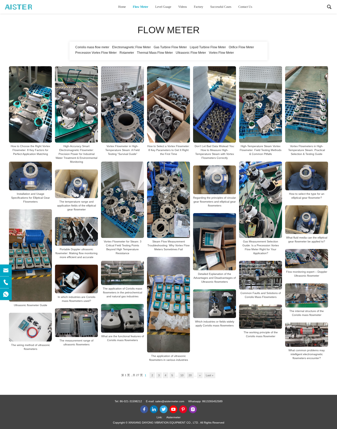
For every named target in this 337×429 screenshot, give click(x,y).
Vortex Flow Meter (221, 52)
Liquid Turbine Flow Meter (208, 47)
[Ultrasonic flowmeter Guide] (30, 255)
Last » (209, 375)
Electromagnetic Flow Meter (131, 47)
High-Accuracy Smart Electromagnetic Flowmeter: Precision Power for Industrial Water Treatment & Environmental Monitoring (76, 154)
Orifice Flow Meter (241, 47)
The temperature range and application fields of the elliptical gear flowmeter (76, 205)
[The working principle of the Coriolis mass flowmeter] (260, 317)
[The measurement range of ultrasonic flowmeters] (76, 322)
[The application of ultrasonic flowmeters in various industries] (168, 304)
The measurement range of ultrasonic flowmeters (76, 342)
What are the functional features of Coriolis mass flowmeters (122, 338)
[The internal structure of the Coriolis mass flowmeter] (306, 295)
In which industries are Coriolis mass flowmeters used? (76, 298)
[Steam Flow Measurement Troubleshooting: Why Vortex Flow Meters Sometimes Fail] (168, 200)
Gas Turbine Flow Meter (170, 47)
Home (122, 6)
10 (182, 375)
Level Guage (163, 6)
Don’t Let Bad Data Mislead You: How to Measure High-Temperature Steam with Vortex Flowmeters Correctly (215, 152)
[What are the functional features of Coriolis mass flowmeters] (122, 318)
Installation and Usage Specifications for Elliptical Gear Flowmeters (30, 197)
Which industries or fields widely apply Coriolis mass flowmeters (214, 323)
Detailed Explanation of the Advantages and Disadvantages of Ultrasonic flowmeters (214, 277)
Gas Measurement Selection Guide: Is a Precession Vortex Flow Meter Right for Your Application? (260, 247)
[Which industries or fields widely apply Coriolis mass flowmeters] (214, 303)
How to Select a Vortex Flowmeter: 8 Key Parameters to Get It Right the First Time (168, 150)
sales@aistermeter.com (169, 401)
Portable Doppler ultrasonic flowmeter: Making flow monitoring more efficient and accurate (76, 253)
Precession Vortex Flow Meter (96, 52)
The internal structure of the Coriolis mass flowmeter (306, 312)
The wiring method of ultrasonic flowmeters (30, 346)
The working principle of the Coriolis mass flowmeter (261, 334)
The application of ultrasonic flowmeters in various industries (168, 357)
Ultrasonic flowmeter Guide (30, 305)
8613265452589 (212, 401)
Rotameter (127, 52)
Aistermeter (173, 417)
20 (190, 375)
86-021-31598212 (131, 401)
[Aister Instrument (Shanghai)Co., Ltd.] (24, 7)
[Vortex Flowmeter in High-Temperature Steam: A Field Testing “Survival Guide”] (122, 104)
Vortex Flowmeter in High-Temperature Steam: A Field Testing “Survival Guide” (122, 150)
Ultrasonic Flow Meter (191, 52)
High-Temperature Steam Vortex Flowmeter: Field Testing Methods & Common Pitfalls (260, 150)
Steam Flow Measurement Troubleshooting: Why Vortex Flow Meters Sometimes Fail (168, 245)
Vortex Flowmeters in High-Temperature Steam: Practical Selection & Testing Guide (306, 150)
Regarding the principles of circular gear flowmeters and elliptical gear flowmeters (214, 201)
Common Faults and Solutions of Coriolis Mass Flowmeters (260, 295)
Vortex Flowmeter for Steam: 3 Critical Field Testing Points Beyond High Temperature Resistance (122, 247)
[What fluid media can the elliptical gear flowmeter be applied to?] (306, 219)
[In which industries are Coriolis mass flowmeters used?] (76, 279)
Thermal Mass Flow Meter (155, 52)
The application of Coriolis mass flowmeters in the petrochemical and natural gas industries (122, 292)
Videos (182, 6)
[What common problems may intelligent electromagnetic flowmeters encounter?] (306, 335)
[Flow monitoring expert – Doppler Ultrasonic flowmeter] (306, 258)
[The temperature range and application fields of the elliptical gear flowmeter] (76, 183)
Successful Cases (220, 6)
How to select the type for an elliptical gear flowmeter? (306, 195)
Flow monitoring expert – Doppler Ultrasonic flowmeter (306, 273)
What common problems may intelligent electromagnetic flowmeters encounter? (306, 354)
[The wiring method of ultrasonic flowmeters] (30, 327)
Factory (198, 6)
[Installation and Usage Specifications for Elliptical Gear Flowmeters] (30, 176)
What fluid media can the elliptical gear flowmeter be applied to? (306, 239)
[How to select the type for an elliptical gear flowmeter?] (306, 176)
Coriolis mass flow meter (92, 47)
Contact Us (245, 6)
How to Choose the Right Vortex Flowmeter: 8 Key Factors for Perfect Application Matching (30, 150)
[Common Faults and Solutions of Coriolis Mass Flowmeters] (260, 275)
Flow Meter (140, 6)
